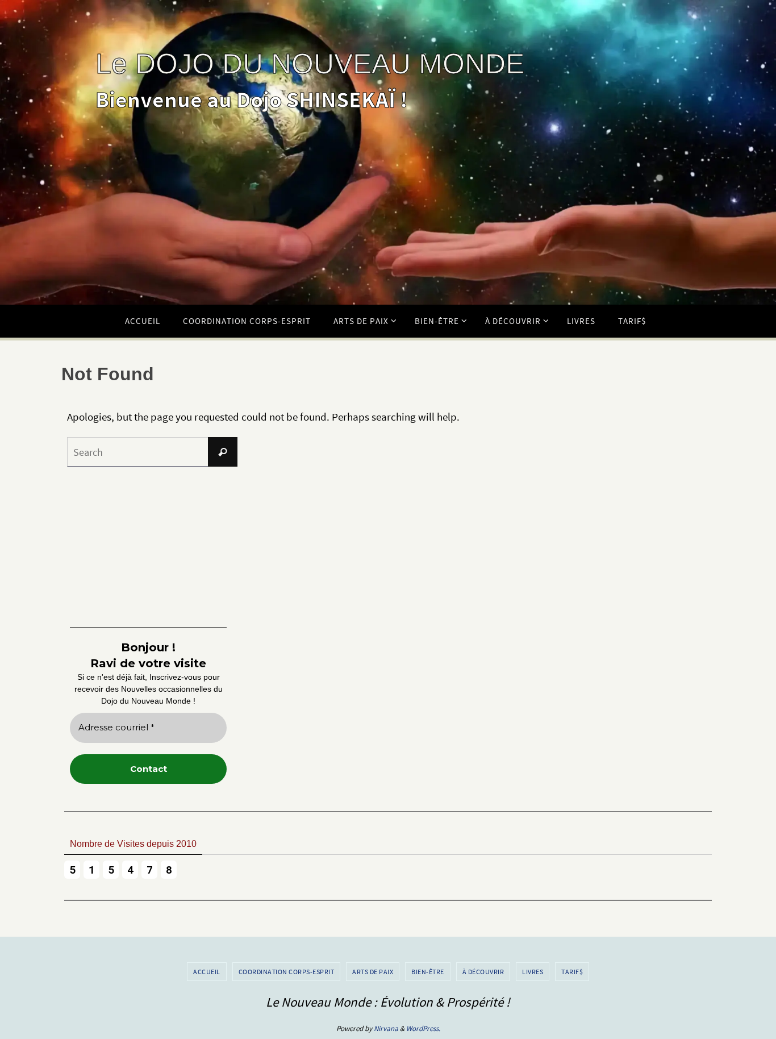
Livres (532, 971)
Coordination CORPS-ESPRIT (287, 971)
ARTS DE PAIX (372, 971)
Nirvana (386, 1028)
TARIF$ (572, 971)
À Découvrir (483, 971)
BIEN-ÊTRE (427, 971)
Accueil (206, 971)
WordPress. (423, 1028)
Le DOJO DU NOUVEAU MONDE (309, 64)
